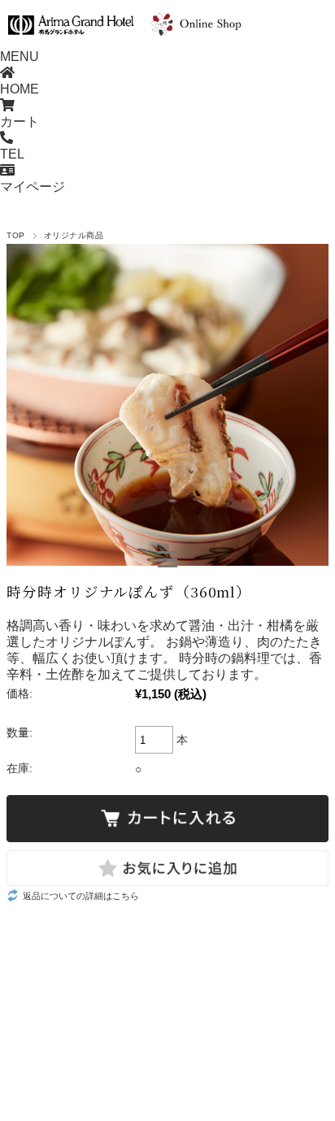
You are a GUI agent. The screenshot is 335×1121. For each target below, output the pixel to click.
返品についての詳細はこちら (81, 896)
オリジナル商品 (73, 235)
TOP (15, 235)
